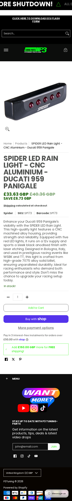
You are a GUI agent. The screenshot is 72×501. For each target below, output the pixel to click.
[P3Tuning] (35, 50)
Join (54, 447)
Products (21, 144)
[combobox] (33, 33)
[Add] (27, 297)
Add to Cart (36, 308)
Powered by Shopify (15, 487)
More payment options (36, 328)
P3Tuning (8, 481)
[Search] (67, 33)
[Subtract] (8, 297)
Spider (8, 213)
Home (7, 144)
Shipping (9, 205)
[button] (66, 50)
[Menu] (5, 50)
